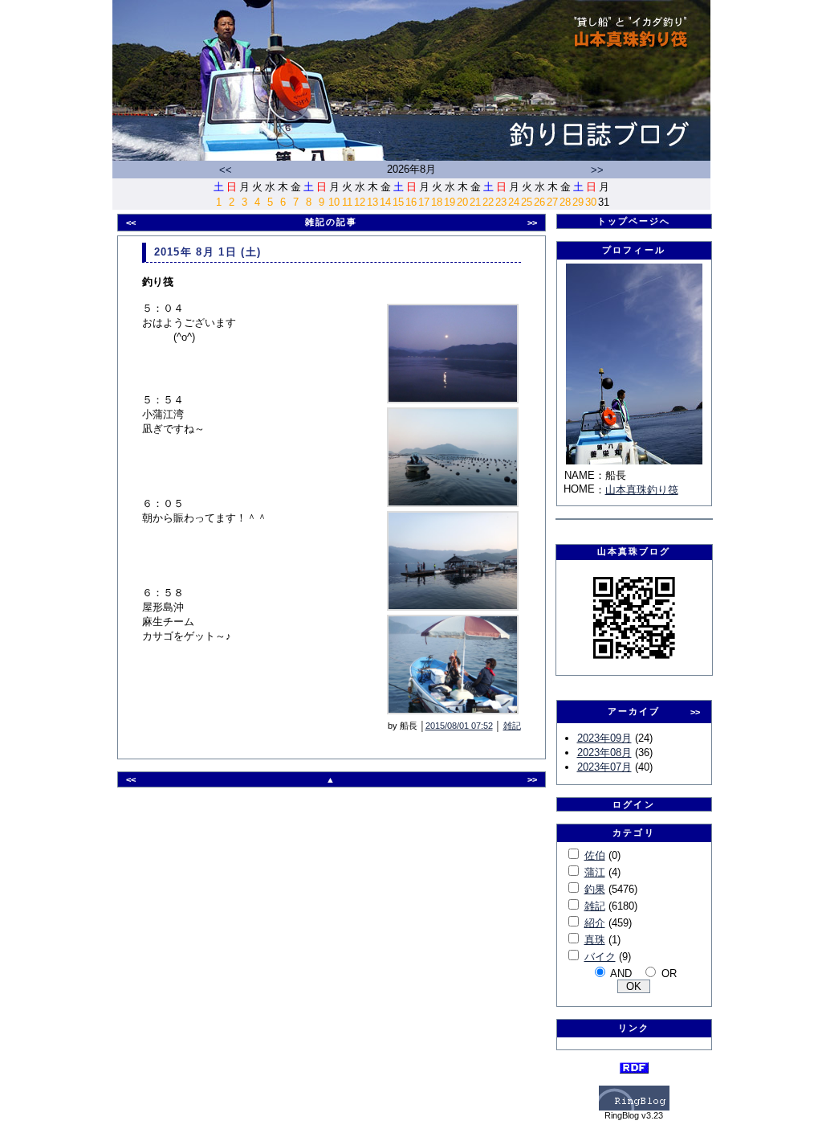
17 (423, 202)
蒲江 (594, 872)
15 (398, 202)
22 (488, 202)
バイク (600, 957)
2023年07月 (604, 767)
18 (436, 202)
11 (347, 202)
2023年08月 (604, 752)
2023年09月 (604, 738)
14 (385, 202)
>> (597, 170)
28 (565, 202)
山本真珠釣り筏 (641, 490)
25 (526, 202)
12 (359, 202)
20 (462, 202)
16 (411, 202)
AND (621, 973)
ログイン (633, 804)
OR (669, 973)
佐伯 (594, 855)
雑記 (512, 725)
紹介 (594, 923)
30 (590, 202)
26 (539, 202)
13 (372, 202)
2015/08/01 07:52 (459, 725)
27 (552, 202)
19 (449, 202)
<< (225, 170)
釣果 (594, 889)
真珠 (594, 940)
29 (578, 202)
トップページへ (634, 221)
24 (513, 202)
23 (501, 202)
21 (475, 202)
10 (334, 202)
